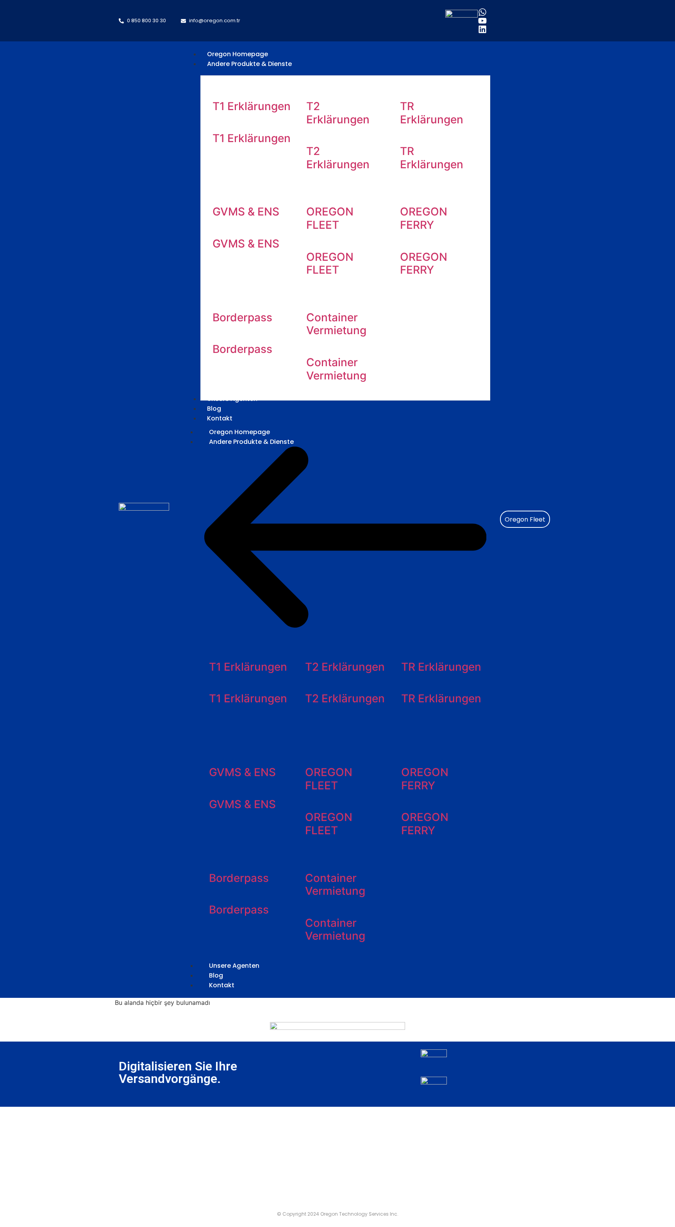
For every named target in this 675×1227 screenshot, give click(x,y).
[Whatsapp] (482, 12)
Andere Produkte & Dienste (251, 441)
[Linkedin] (482, 29)
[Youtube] (482, 20)
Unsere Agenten (234, 965)
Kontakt (221, 985)
